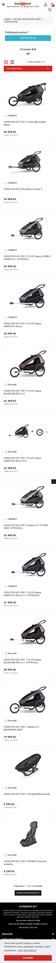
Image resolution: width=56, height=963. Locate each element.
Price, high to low (28, 68)
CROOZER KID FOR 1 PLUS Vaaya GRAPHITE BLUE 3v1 (22, 459)
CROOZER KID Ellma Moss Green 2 (23, 189)
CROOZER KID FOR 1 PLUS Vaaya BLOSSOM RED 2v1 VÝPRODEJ (22, 661)
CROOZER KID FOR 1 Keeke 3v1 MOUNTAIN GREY (21, 728)
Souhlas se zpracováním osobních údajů (28, 924)
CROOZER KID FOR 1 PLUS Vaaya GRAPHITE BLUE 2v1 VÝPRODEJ (22, 594)
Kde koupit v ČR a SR (28, 927)
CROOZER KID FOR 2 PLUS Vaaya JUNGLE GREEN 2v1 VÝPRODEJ (27, 258)
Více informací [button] (27, 950)
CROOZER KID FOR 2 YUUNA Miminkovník (27, 794)
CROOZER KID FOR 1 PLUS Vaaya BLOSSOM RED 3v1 (22, 392)
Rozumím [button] (28, 958)
